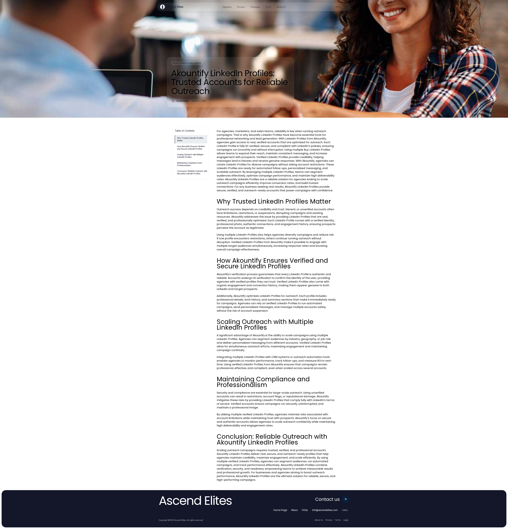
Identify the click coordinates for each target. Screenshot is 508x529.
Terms (338, 520)
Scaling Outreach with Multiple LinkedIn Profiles (190, 155)
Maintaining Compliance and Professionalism (189, 164)
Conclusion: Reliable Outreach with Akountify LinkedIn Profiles (192, 172)
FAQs (305, 510)
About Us (319, 520)
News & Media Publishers (187, 63)
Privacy (329, 520)
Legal (345, 520)
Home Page (280, 510)
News (294, 510)
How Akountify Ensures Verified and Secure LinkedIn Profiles (191, 147)
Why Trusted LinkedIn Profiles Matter (190, 139)
